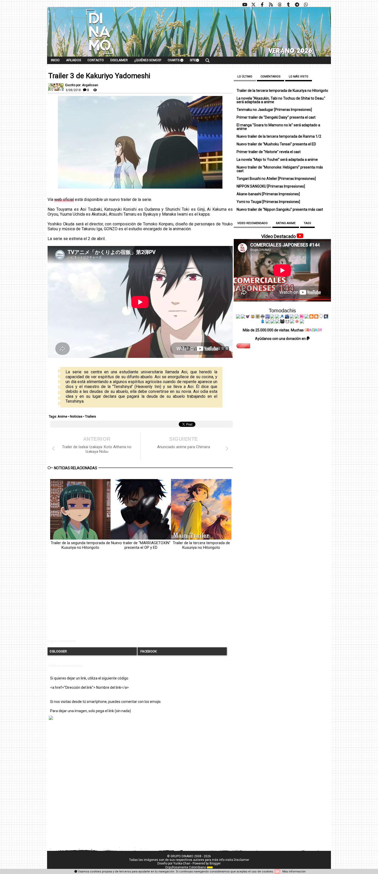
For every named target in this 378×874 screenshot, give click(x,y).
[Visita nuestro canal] (244, 4)
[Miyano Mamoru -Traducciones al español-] (311, 317)
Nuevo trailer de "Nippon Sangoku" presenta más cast (280, 209)
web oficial (64, 199)
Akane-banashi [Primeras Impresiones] (268, 194)
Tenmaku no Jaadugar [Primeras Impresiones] (274, 110)
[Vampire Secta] (258, 317)
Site (193, 60)
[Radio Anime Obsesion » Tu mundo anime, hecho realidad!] (282, 317)
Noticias (76, 416)
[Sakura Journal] (297, 322)
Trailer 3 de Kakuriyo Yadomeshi (99, 76)
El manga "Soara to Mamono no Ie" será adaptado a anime (278, 127)
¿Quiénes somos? (147, 60)
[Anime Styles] (297, 317)
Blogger (215, 863)
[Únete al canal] (297, 4)
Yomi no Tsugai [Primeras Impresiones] (268, 202)
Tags (307, 223)
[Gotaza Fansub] (268, 322)
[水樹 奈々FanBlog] (262, 317)
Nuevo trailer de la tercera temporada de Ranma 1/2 (279, 136)
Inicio (55, 60)
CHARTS (174, 60)
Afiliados (73, 60)
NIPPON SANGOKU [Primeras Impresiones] (271, 186)
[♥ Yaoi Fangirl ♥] (253, 317)
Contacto (95, 60)
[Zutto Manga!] (292, 317)
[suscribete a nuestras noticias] (271, 4)
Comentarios (270, 76)
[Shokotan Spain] (302, 317)
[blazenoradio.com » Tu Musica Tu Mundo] (316, 317)
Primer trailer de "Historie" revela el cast (269, 152)
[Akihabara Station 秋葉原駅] (321, 317)
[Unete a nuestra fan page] (262, 4)
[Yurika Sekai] (306, 317)
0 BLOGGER (58, 651)
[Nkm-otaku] (282, 322)
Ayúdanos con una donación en (281, 339)
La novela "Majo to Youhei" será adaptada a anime (277, 159)
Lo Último (244, 76)
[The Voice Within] (287, 322)
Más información (294, 871)
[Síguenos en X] (253, 4)
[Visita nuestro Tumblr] (288, 4)
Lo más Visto (298, 76)
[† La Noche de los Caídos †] (238, 317)
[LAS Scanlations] (267, 317)
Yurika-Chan (181, 863)
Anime (62, 416)
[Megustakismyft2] (263, 322)
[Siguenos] (279, 4)
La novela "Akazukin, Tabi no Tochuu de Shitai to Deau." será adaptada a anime (281, 100)
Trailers (90, 416)
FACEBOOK (148, 651)
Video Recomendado (252, 223)
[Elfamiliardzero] (326, 317)
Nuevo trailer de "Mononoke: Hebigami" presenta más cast (280, 169)
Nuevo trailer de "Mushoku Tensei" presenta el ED (276, 144)
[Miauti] (248, 317)
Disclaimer (119, 60)
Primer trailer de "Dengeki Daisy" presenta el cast (276, 117)
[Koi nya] (277, 317)
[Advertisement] (140, 599)
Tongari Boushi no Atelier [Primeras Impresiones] (276, 178)
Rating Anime (285, 223)
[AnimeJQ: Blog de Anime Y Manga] (302, 322)
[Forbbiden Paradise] (272, 317)
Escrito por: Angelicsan (81, 85)
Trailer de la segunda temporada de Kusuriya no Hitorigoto (80, 545)
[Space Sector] (273, 322)
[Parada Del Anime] (287, 317)
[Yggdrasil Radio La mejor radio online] (243, 317)
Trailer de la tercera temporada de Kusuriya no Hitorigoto (201, 545)
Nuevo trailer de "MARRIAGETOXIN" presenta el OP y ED (140, 545)
